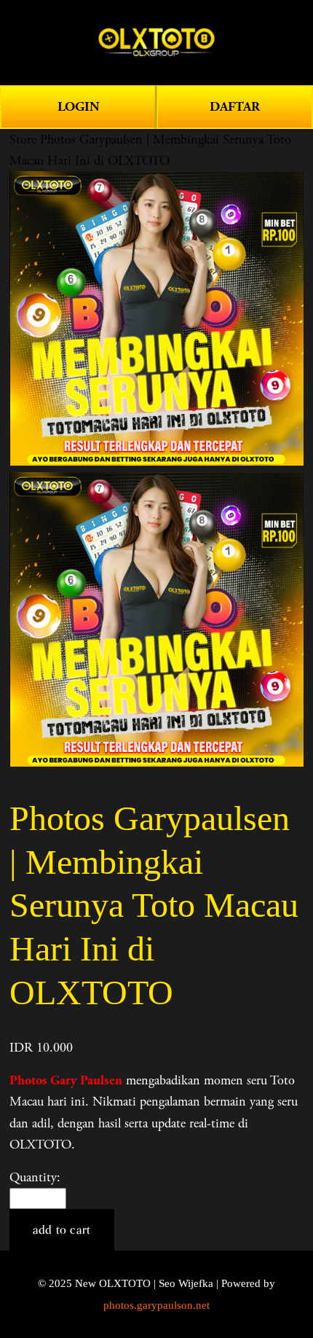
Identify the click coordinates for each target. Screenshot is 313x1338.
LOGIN (79, 106)
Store (22, 139)
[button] (61, 1230)
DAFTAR (235, 106)
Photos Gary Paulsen (65, 1080)
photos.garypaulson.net (156, 1305)
